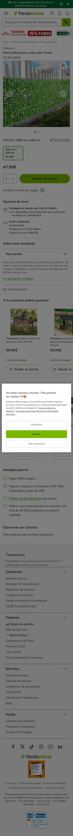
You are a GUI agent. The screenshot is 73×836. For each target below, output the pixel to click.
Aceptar (36, 433)
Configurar (36, 424)
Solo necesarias (36, 443)
